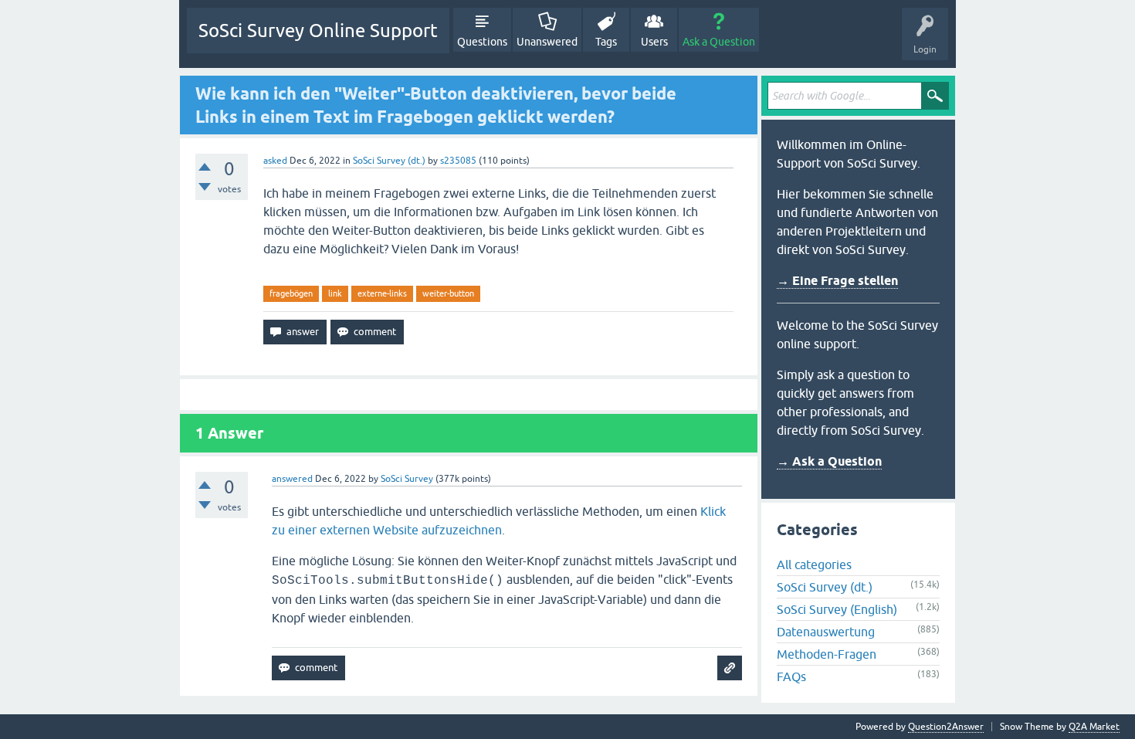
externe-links (382, 293)
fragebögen (291, 293)
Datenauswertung (826, 632)
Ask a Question (719, 42)
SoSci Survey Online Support (318, 30)
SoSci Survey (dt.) (389, 160)
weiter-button (448, 293)
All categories (814, 564)
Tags (606, 42)
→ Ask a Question (829, 461)
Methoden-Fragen (826, 654)
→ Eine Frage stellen (837, 280)
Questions (482, 42)
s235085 (458, 160)
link (335, 293)
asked (275, 160)
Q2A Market (1094, 726)
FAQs (791, 676)
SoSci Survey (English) (837, 609)
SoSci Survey (407, 478)
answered (292, 478)
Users (654, 42)
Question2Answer (946, 726)
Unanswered (547, 42)
